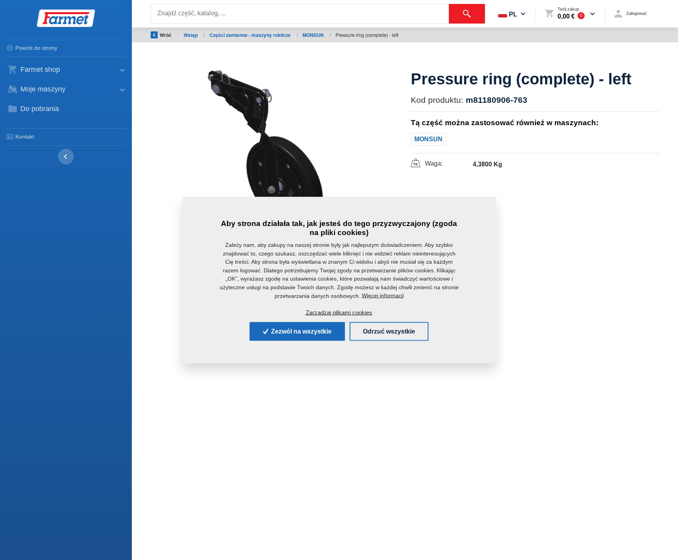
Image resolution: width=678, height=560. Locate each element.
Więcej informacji (383, 295)
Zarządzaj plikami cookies (339, 312)
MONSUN (314, 34)
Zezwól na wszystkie (301, 331)
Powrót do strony (36, 48)
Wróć (165, 34)
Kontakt (24, 136)
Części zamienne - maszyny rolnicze (251, 34)
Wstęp (191, 34)
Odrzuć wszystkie (389, 331)
